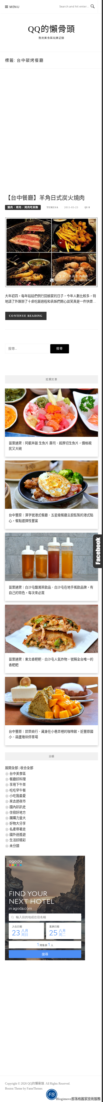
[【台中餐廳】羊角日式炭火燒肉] (51, 252)
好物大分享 (18, 823)
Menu (15, 7)
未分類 (14, 846)
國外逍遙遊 (18, 835)
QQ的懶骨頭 (51, 29)
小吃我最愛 (18, 796)
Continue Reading (26, 315)
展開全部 (11, 768)
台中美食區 (18, 774)
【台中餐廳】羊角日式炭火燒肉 (45, 198)
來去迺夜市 (18, 801)
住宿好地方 (18, 812)
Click (98, 551)
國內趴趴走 (18, 807)
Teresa (52, 207)
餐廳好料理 (18, 779)
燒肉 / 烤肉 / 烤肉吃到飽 (23, 207)
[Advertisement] (51, 136)
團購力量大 (18, 818)
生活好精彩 (18, 840)
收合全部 (26, 768)
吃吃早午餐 (18, 790)
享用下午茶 (18, 784)
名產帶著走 (18, 829)
